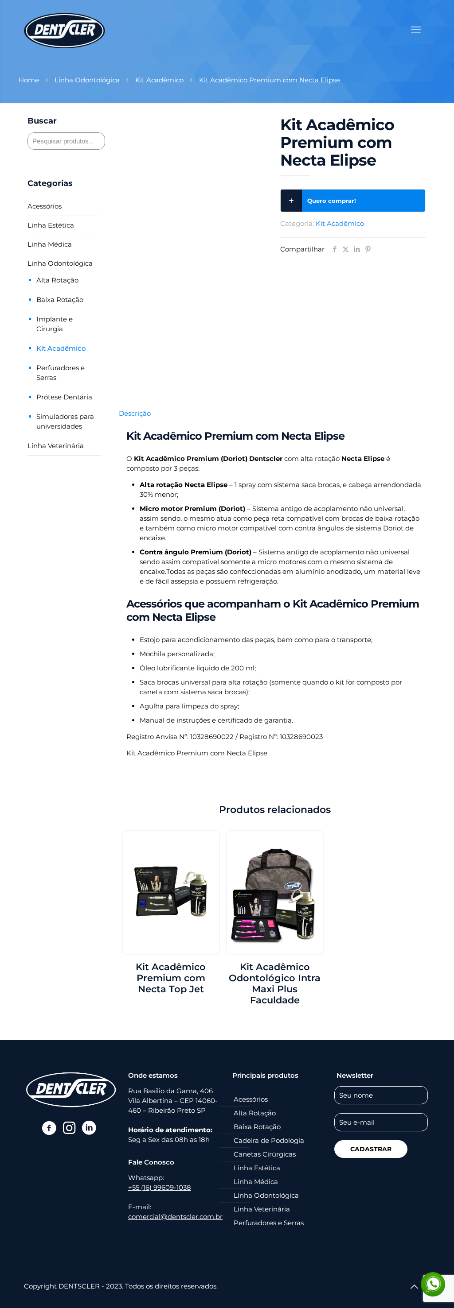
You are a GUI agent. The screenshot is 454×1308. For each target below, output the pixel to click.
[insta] (69, 1128)
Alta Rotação (57, 280)
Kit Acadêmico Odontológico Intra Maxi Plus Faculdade (275, 983)
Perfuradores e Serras (60, 373)
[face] (49, 1128)
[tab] (275, 413)
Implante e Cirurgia (54, 324)
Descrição (135, 413)
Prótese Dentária (64, 397)
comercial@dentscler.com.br (175, 1216)
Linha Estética (50, 225)
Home (29, 80)
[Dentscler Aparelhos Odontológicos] (64, 30)
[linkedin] (89, 1128)
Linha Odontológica (87, 80)
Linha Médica (49, 244)
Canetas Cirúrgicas (265, 1154)
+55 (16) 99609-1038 (159, 1187)
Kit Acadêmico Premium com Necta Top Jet (171, 978)
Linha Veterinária (55, 445)
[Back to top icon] (414, 1286)
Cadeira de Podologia (269, 1140)
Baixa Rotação (59, 299)
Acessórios (44, 206)
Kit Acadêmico (159, 80)
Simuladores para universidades (65, 421)
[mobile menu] (415, 30)
